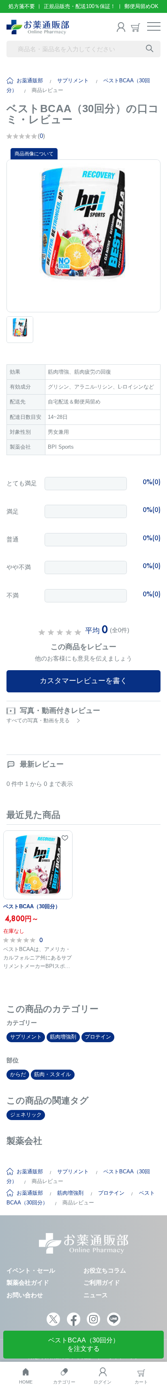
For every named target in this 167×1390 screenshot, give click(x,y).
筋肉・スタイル (52, 1074)
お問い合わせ (24, 1295)
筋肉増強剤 (63, 1037)
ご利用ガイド (102, 1282)
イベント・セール (30, 1270)
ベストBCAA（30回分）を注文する (83, 1344)
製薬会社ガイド (27, 1282)
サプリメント (73, 80)
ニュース (96, 1295)
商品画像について (34, 154)
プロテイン (98, 1037)
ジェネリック (26, 1115)
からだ (18, 1074)
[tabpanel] (83, 236)
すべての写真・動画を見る (38, 720)
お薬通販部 (30, 80)
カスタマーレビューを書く (83, 681)
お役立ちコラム (105, 1270)
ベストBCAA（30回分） (31, 906)
